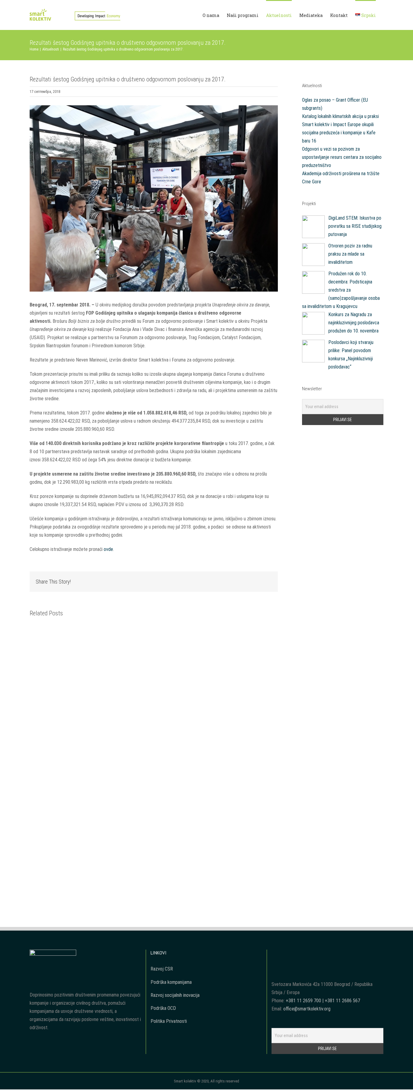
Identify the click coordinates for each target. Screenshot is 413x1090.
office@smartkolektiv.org (306, 1009)
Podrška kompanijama (171, 982)
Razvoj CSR (162, 969)
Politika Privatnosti (169, 1021)
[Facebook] (315, 953)
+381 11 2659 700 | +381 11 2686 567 (323, 1000)
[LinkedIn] (339, 953)
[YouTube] (323, 953)
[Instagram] (331, 953)
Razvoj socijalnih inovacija (175, 995)
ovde (108, 549)
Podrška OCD (163, 1008)
